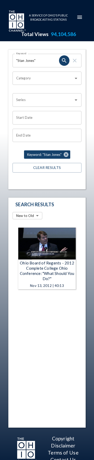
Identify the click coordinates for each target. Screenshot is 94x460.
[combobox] (43, 78)
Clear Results (47, 167)
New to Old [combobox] (25, 216)
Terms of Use (63, 452)
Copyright (63, 438)
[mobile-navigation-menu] (79, 17)
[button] (47, 154)
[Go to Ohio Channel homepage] (16, 21)
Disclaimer (63, 445)
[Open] (76, 78)
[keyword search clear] (74, 60)
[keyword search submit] (64, 60)
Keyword (21, 53)
